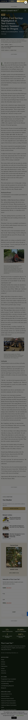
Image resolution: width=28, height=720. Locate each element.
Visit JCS (22, 1)
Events (12, 1)
